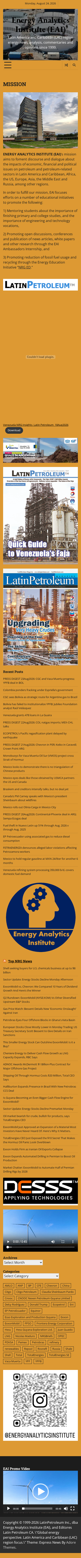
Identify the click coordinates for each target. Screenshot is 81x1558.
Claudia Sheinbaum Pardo (58, 1292)
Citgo (8, 1292)
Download (14, 430)
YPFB (38, 1361)
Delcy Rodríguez (15, 1304)
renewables (12, 1349)
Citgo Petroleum (26, 1292)
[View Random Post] (66, 65)
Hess (8, 1329)
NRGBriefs (46, 1336)
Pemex (22, 1342)
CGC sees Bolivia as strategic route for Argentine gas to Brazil (40, 697)
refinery (54, 1342)
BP (30, 1285)
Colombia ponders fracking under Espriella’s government (38, 690)
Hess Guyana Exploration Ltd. (34, 1329)
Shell (8, 1355)
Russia (56, 1349)
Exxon (64, 1317)
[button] (40, 1491)
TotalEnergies (35, 1355)
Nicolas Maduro (25, 1336)
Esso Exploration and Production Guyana (30, 1317)
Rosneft (42, 1349)
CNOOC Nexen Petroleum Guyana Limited (44, 1298)
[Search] (74, 65)
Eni (72, 1304)
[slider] (37, 1509)
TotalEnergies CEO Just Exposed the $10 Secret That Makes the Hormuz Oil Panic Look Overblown (39, 1140)
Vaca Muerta (12, 1361)
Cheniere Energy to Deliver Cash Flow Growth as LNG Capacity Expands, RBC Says (35, 1055)
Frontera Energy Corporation (54, 1323)
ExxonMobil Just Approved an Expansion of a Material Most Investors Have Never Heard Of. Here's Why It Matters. (39, 1129)
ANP (20, 1285)
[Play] (8, 1508)
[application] (40, 1492)
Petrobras (38, 1342)
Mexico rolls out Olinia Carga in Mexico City (29, 807)
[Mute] (66, 1508)
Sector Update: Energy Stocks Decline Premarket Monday (38, 1109)
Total (19, 1355)
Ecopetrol (59, 1304)
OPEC (61, 1336)
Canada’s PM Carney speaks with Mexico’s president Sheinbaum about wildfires (35, 798)
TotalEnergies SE (59, 1355)
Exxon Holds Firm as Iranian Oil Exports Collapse (33, 1149)
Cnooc (9, 1298)
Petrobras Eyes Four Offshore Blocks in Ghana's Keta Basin (39, 1020)
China (65, 1285)
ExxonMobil (12, 1323)
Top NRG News (20, 961)
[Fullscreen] (72, 1508)
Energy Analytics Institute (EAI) (40, 24)
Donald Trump (39, 1304)
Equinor (35, 1311)
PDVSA (9, 1342)
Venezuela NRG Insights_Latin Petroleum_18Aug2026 (35, 425)
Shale (68, 1349)
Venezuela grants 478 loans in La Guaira (27, 715)
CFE (39, 1285)
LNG (7, 1336)
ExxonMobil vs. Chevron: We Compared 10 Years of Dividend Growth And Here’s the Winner (40, 988)
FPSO (28, 1323)
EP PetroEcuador (15, 1311)
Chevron (52, 1285)
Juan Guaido (65, 1329)
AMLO (8, 1285)
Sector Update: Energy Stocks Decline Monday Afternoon (38, 979)
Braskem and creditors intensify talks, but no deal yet (36, 789)
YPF (28, 1361)
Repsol (28, 1349)
